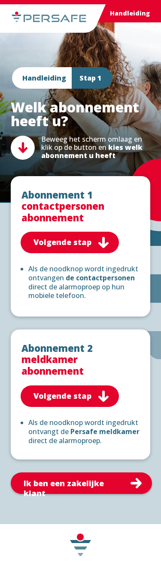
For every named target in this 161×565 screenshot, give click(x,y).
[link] (81, 483)
